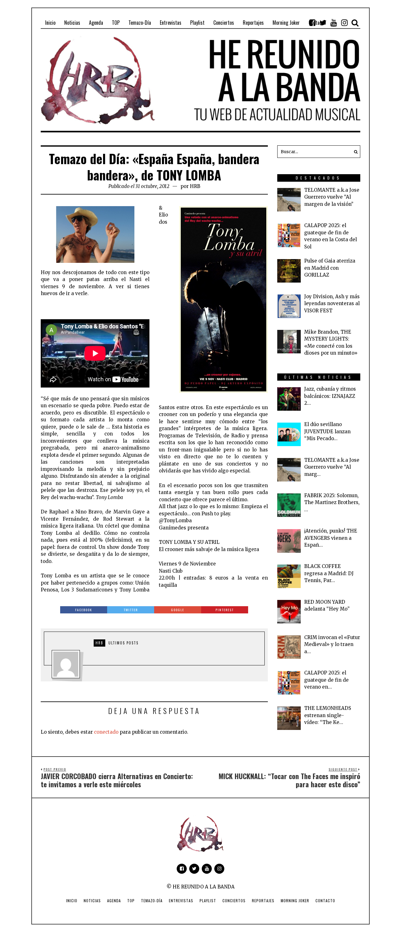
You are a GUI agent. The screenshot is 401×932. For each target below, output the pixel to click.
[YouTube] (333, 22)
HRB (195, 186)
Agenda (114, 900)
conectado (106, 732)
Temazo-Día (152, 900)
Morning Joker (295, 900)
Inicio (71, 900)
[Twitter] (323, 22)
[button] (354, 151)
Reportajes (263, 900)
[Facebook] (312, 22)
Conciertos (234, 900)
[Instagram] (344, 22)
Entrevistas (181, 900)
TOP (131, 900)
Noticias (92, 900)
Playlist (208, 900)
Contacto (325, 900)
